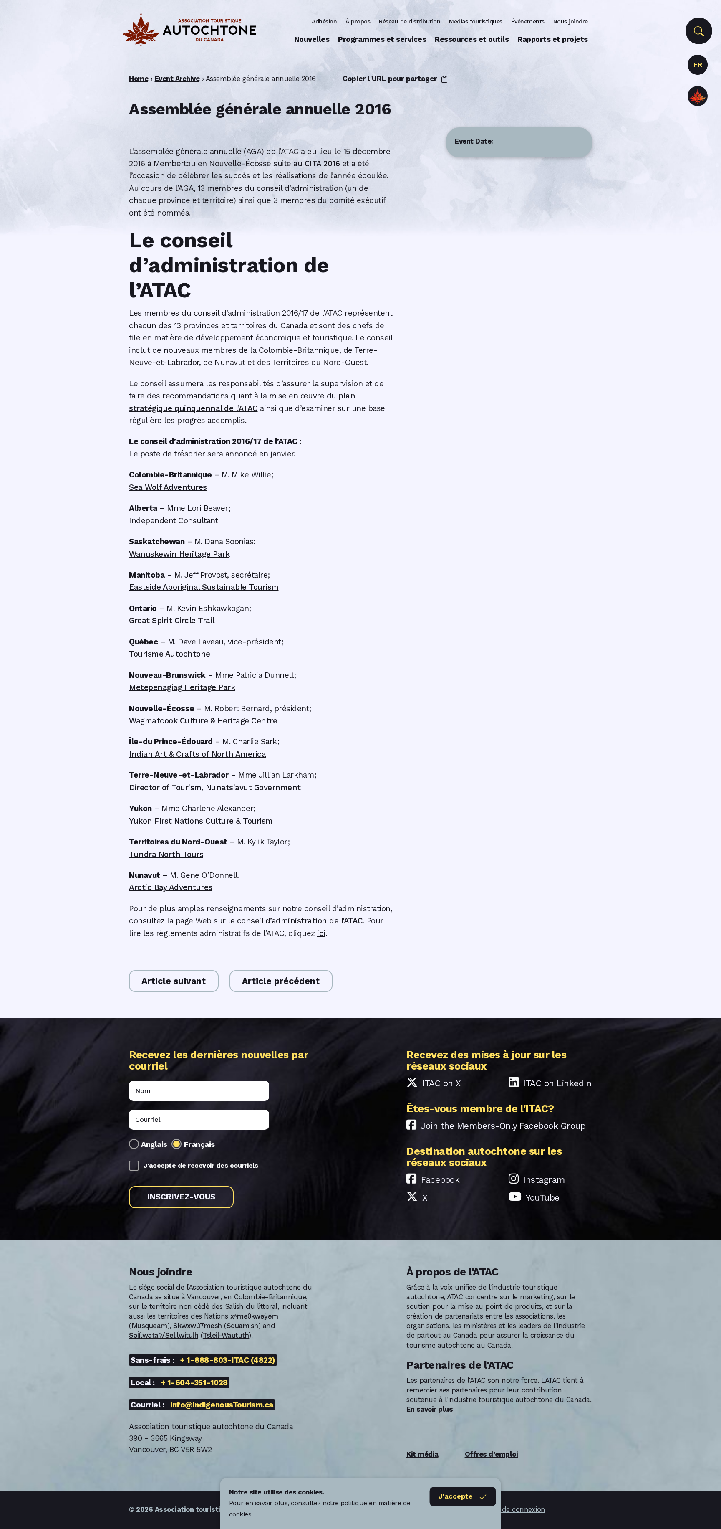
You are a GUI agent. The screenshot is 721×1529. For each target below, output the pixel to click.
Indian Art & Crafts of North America (197, 754)
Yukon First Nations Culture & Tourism (201, 821)
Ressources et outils (472, 39)
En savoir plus (429, 1409)
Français (199, 1144)
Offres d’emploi (491, 1454)
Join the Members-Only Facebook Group (503, 1126)
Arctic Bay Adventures (170, 887)
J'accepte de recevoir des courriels (201, 1165)
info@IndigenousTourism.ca (221, 1405)
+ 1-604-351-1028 (194, 1382)
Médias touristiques (475, 21)
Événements (528, 21)
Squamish (242, 1325)
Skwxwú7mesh (197, 1325)
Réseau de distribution (409, 21)
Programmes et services (382, 39)
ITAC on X (441, 1083)
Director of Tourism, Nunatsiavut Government (215, 787)
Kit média (422, 1454)
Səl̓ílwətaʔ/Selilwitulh (163, 1335)
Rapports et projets (552, 39)
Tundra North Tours (166, 854)
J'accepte (456, 1496)
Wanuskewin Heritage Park (179, 554)
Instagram (544, 1179)
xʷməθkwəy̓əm (254, 1316)
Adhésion (324, 21)
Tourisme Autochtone (169, 654)
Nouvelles (312, 39)
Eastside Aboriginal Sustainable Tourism (204, 587)
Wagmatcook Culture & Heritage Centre (203, 720)
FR (697, 64)
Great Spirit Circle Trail (171, 620)
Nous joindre (570, 21)
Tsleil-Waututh (226, 1335)
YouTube (543, 1197)
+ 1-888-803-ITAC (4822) (227, 1360)
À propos (357, 21)
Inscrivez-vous (181, 1197)
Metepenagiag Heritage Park (182, 687)
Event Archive (177, 78)
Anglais (154, 1144)
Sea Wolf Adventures (168, 487)
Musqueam (149, 1325)
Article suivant (173, 981)
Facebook (440, 1179)
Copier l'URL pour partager (391, 78)
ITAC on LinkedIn (557, 1083)
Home (138, 78)
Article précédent (281, 981)
